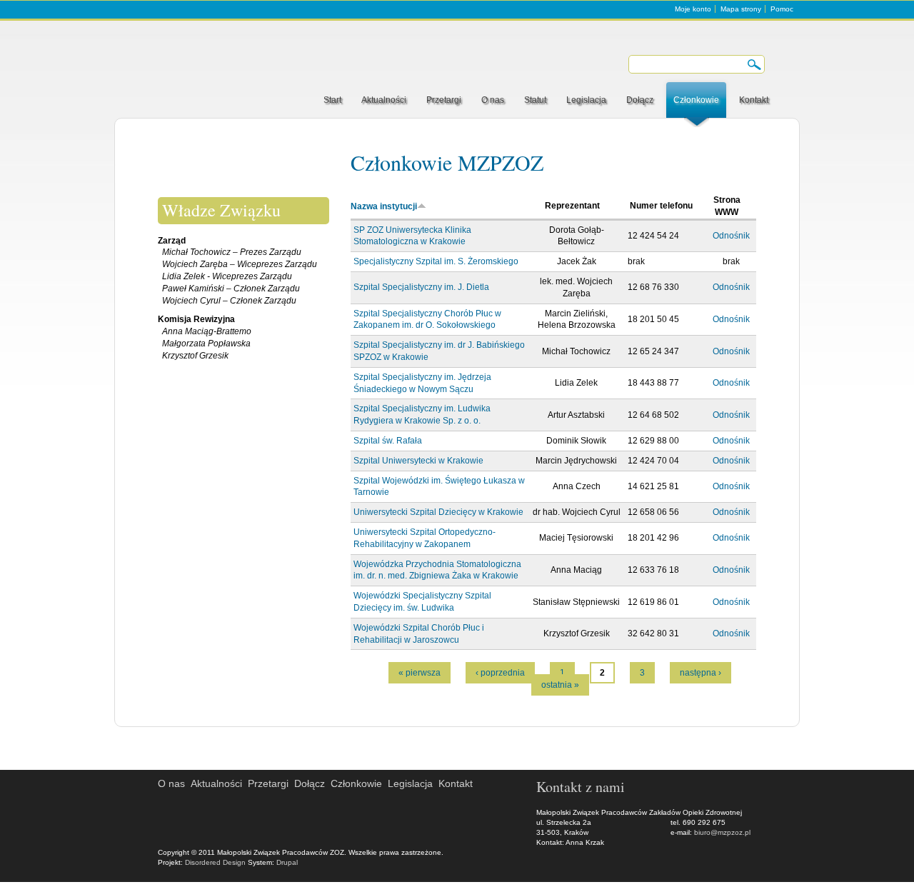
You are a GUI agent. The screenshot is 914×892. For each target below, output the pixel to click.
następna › (700, 673)
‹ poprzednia (500, 673)
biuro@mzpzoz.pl (722, 832)
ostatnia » (560, 685)
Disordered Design (215, 862)
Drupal (287, 862)
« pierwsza (419, 673)
